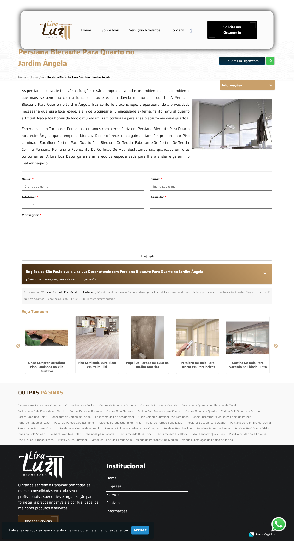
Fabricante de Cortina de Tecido (71, 417)
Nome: (28, 179)
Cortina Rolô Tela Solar (32, 417)
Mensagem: (31, 215)
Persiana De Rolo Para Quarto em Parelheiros (198, 364)
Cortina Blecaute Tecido (80, 405)
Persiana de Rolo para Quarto (36, 428)
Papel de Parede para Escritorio (74, 422)
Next (276, 346)
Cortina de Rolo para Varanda (158, 405)
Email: (156, 179)
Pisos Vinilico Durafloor (72, 440)
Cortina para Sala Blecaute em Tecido (41, 411)
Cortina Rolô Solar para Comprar (241, 411)
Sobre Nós (110, 30)
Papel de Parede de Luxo (34, 422)
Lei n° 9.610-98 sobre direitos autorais (93, 299)
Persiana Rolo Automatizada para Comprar (132, 428)
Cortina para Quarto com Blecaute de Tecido (209, 405)
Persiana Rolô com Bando (213, 428)
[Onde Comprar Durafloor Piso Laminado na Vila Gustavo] (46, 337)
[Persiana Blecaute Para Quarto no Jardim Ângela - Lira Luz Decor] (55, 30)
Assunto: (158, 197)
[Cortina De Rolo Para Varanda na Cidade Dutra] (247, 337)
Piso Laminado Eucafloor (171, 434)
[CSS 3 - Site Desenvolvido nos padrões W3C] (225, 535)
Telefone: (30, 197)
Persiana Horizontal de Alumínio (79, 428)
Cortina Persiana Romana (86, 411)
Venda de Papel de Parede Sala (111, 440)
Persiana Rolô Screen (31, 434)
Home (86, 30)
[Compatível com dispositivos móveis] (241, 535)
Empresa (113, 486)
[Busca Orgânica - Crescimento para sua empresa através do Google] (262, 534)
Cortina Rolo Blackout (119, 411)
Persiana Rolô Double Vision (252, 428)
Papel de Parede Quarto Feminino (119, 422)
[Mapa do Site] (196, 535)
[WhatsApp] (280, 524)
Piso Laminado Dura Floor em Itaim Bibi (97, 364)
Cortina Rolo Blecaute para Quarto (159, 411)
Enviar (145, 256)
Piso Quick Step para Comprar (248, 434)
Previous (18, 346)
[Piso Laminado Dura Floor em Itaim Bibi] (97, 337)
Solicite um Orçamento (232, 29)
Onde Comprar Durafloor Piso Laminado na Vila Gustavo (46, 367)
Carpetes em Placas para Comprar (39, 405)
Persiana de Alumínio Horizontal (250, 422)
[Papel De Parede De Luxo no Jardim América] (147, 337)
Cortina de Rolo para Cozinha (117, 405)
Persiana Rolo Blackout (178, 428)
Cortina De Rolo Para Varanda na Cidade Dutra (248, 364)
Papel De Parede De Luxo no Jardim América (147, 364)
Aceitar (140, 530)
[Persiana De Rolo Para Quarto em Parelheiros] (197, 337)
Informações (116, 511)
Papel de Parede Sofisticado (164, 422)
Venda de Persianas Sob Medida (157, 440)
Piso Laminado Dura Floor (135, 434)
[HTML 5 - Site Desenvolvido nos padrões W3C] (209, 535)
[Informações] (194, 30)
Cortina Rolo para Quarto (201, 411)
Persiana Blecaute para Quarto (206, 422)
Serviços (113, 494)
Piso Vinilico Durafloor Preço (36, 440)
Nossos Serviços (38, 521)
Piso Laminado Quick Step (208, 434)
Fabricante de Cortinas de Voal (114, 417)
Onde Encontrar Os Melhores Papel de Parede (222, 417)
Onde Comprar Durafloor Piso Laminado (163, 417)
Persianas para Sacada (99, 434)
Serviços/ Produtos (145, 30)
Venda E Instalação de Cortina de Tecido (207, 440)
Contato (177, 30)
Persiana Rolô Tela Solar (64, 434)
